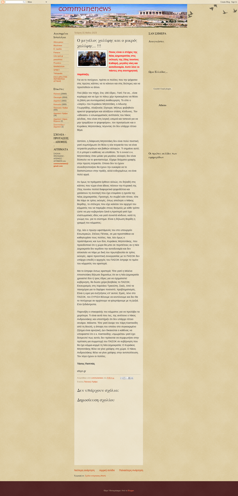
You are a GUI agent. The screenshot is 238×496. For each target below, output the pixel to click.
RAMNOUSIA (59, 67)
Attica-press (58, 42)
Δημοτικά (57, 101)
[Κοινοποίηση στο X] (126, 378)
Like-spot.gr (58, 56)
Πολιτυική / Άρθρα (61, 108)
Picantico (57, 63)
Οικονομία (58, 97)
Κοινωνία (57, 104)
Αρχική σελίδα (107, 470)
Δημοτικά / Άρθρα (61, 113)
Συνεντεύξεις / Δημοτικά (59, 126)
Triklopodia (58, 73)
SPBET (57, 70)
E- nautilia (58, 49)
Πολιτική (57, 94)
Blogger (131, 491)
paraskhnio (58, 60)
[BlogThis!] (124, 378)
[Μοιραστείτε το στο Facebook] (129, 378)
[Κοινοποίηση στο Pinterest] (132, 378)
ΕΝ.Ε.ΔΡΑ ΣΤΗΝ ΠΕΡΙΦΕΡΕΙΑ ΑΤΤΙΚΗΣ (60, 79)
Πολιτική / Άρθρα (91, 382)
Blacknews (58, 46)
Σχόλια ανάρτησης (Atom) (95, 476)
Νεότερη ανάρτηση (84, 470)
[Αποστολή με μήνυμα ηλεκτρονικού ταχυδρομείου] (121, 378)
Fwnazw (57, 53)
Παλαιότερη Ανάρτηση (131, 470)
